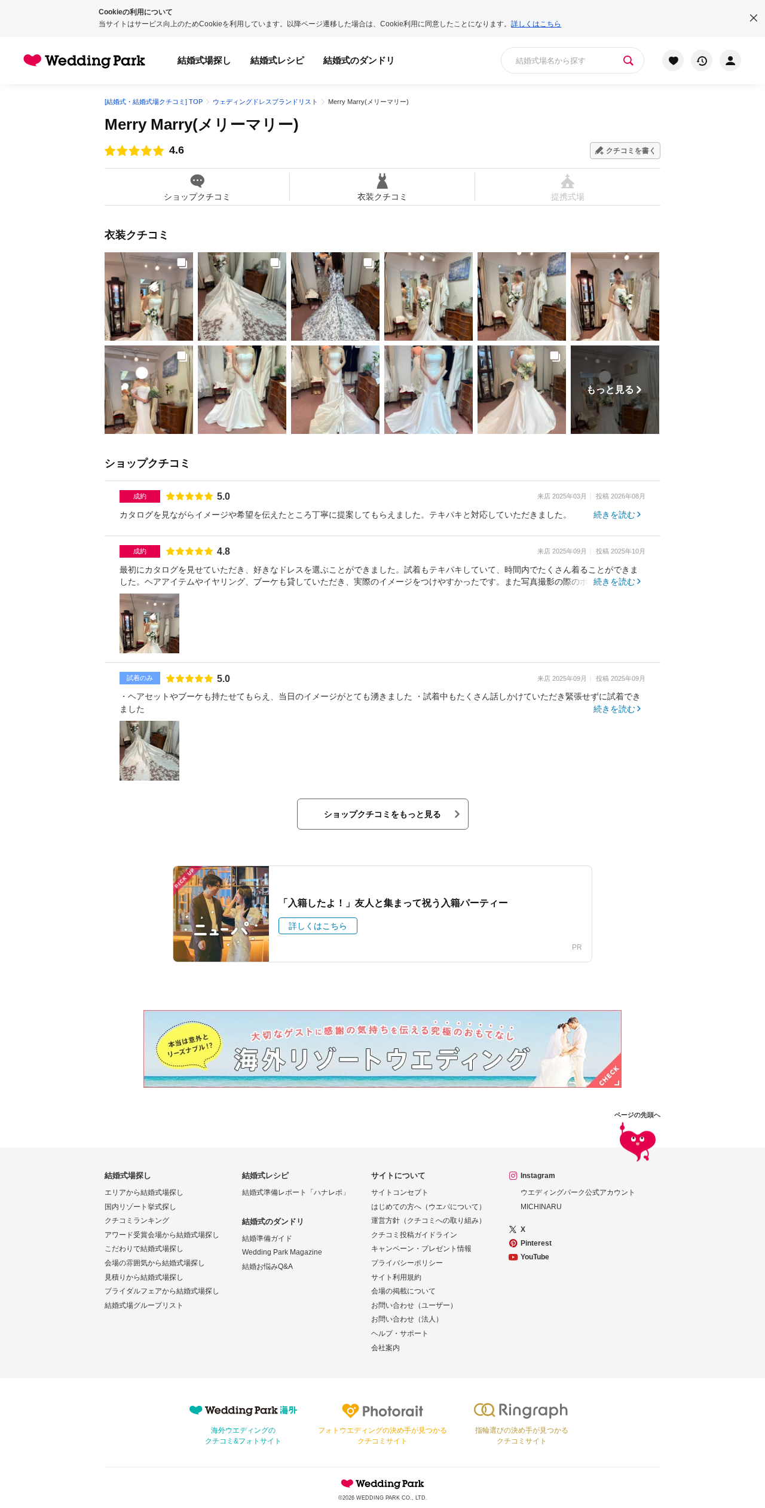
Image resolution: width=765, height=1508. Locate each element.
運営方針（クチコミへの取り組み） (428, 1220)
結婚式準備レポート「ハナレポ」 (296, 1192)
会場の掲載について (403, 1291)
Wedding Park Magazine (282, 1252)
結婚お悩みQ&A (267, 1266)
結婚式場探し (204, 60)
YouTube (535, 1257)
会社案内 (385, 1348)
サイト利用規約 (396, 1277)
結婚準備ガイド (267, 1238)
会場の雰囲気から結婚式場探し (155, 1263)
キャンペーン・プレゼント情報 (421, 1248)
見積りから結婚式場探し (144, 1277)
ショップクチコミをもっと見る (382, 814)
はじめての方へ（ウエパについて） (428, 1207)
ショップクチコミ (197, 196)
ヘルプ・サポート (400, 1333)
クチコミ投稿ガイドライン (414, 1235)
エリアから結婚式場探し (144, 1192)
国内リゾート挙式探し (140, 1207)
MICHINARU (541, 1207)
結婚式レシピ (277, 60)
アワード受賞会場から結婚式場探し (162, 1235)
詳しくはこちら (536, 24)
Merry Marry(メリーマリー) (202, 124)
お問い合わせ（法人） (407, 1319)
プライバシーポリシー (407, 1263)
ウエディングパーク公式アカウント (578, 1192)
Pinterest (536, 1243)
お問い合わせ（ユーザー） (414, 1305)
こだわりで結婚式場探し (144, 1248)
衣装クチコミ (382, 196)
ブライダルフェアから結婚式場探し (162, 1291)
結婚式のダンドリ (359, 60)
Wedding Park (382, 1483)
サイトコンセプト (400, 1192)
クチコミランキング (137, 1220)
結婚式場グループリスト (144, 1305)
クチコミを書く (631, 150)
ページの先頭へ (637, 1115)
